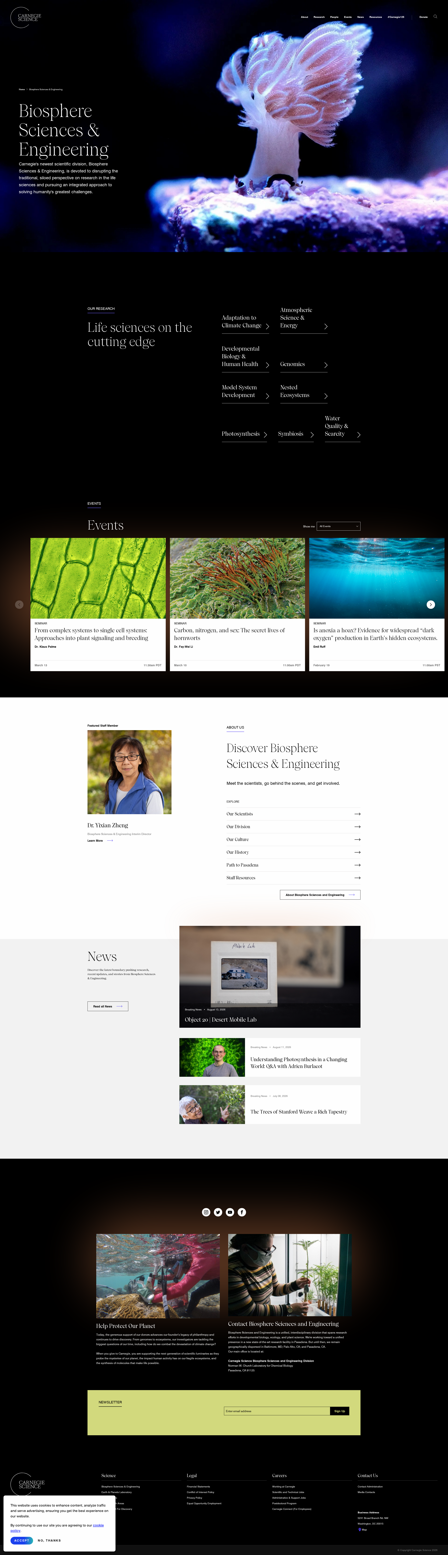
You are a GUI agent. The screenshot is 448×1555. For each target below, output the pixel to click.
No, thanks (49, 1541)
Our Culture (238, 839)
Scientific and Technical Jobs (288, 1492)
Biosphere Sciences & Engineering (45, 89)
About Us (235, 727)
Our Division (238, 826)
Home (22, 89)
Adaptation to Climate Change (241, 321)
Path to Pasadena (242, 865)
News (360, 17)
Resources (375, 17)
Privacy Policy (194, 1497)
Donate (423, 17)
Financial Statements (198, 1486)
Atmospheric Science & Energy (296, 318)
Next (431, 604)
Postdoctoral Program (284, 1503)
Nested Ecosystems (294, 391)
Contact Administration (370, 1486)
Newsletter (110, 1402)
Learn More (95, 840)
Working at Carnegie (283, 1486)
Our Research (101, 308)
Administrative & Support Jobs (289, 1497)
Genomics (292, 364)
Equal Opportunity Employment (204, 1503)
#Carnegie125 (396, 17)
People (334, 17)
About (304, 17)
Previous (19, 604)
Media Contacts (366, 1492)
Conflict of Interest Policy (200, 1492)
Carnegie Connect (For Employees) (292, 1509)
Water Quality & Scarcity (336, 426)
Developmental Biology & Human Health (241, 356)
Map (362, 1530)
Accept (21, 1541)
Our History (238, 852)
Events (348, 17)
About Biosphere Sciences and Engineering (315, 895)
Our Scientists (240, 813)
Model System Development (239, 391)
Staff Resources (241, 877)
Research (319, 17)
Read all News (102, 1006)
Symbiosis (290, 433)
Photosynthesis (241, 433)
